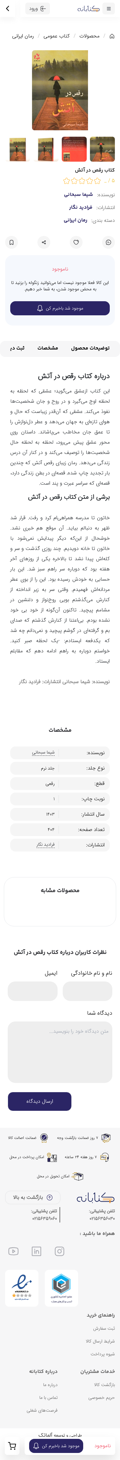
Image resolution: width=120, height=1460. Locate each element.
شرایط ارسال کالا (100, 1341)
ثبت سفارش (104, 1328)
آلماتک (45, 1435)
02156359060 (44, 1218)
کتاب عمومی (57, 36)
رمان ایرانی (23, 36)
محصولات (89, 36)
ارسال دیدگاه (40, 1101)
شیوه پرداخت (103, 1354)
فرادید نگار (80, 208)
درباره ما (50, 1384)
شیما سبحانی (78, 195)
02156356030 (102, 1218)
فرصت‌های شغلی (42, 1410)
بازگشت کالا (104, 1384)
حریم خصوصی (101, 1397)
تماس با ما (48, 1397)
